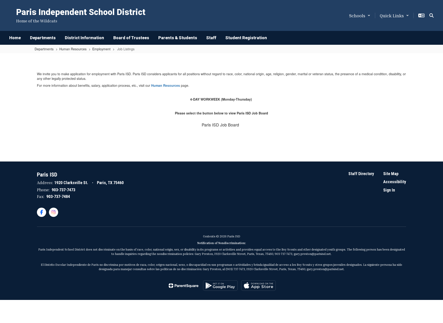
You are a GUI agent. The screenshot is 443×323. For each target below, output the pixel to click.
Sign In (389, 190)
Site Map (390, 173)
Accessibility (394, 181)
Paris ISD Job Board (220, 125)
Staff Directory (361, 173)
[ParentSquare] (184, 285)
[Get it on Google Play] (220, 285)
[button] (359, 15)
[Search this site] (431, 15)
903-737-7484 (58, 196)
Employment (101, 49)
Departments (44, 49)
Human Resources (73, 49)
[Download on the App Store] (258, 285)
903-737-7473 (63, 189)
